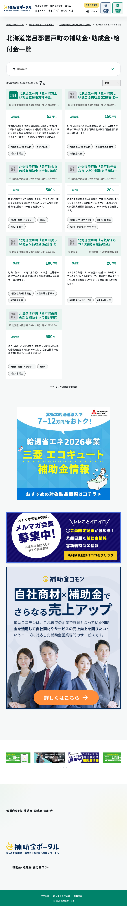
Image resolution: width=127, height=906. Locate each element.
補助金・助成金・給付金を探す (41, 24)
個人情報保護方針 (61, 896)
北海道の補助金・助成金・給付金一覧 (75, 24)
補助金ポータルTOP (15, 24)
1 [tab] (60, 767)
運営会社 (45, 896)
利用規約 (78, 896)
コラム (68, 5)
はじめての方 (67, 10)
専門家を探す (56, 5)
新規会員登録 (91, 5)
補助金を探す (41, 5)
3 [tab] (66, 767)
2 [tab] (63, 767)
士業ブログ (53, 10)
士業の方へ (40, 10)
